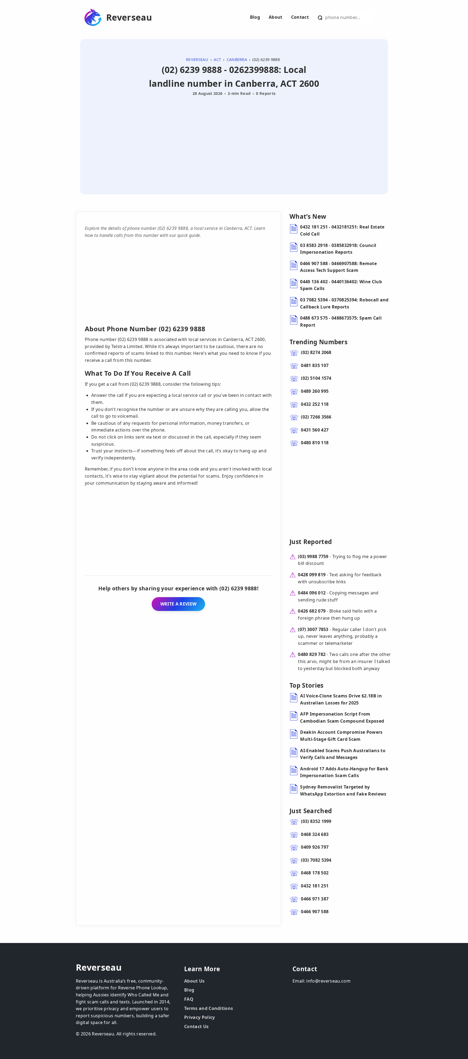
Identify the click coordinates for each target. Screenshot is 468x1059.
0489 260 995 (315, 391)
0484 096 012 (312, 593)
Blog (255, 17)
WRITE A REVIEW (178, 604)
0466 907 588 (315, 912)
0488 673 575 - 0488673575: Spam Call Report (341, 321)
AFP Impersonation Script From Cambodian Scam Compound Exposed (342, 717)
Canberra (237, 59)
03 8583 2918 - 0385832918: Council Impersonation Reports (338, 248)
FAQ (188, 999)
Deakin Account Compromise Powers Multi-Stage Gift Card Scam (341, 735)
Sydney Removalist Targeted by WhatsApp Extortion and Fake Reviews (343, 790)
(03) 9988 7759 (313, 556)
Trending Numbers (318, 342)
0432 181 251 (315, 886)
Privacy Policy (199, 1017)
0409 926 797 (315, 847)
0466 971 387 (315, 899)
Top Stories (307, 685)
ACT (217, 59)
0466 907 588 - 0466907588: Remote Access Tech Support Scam (338, 266)
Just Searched (311, 811)
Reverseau (129, 17)
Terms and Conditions (208, 1008)
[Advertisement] (234, 139)
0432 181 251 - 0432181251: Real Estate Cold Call (342, 230)
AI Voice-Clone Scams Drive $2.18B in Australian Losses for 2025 (341, 699)
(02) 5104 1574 (316, 378)
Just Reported (311, 541)
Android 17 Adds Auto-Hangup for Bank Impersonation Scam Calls (344, 772)
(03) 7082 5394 (316, 860)
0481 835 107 (315, 365)
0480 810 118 (315, 443)
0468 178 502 (315, 873)
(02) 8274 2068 (316, 352)
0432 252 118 (315, 404)
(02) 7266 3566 (316, 417)
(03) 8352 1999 (316, 821)
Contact (300, 17)
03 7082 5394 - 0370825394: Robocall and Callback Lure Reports (344, 303)
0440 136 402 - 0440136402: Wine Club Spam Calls (341, 285)
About (275, 17)
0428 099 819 (312, 575)
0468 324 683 (315, 834)
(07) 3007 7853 (313, 629)
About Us (194, 981)
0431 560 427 (315, 430)
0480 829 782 (312, 654)
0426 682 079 (312, 611)
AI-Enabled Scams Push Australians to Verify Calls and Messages (342, 754)
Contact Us (196, 1026)
